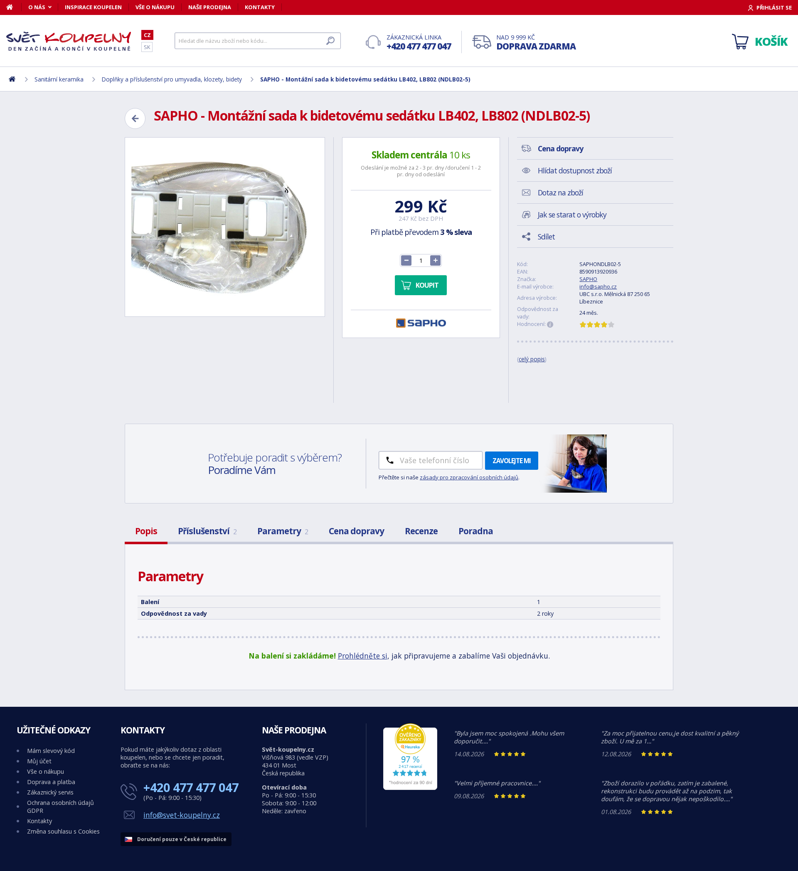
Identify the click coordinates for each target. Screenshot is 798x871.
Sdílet (546, 237)
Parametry (282, 531)
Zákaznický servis (50, 792)
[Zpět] (135, 118)
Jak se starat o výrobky (572, 215)
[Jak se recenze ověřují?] (550, 324)
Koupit (427, 285)
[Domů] (14, 7)
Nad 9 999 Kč (536, 42)
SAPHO (588, 279)
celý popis (532, 359)
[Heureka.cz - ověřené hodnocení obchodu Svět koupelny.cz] (410, 788)
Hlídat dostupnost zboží (575, 170)
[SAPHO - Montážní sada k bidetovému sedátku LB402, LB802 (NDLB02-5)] (224, 227)
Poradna (475, 531)
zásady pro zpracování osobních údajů (469, 477)
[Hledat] (330, 41)
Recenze (421, 531)
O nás (36, 7)
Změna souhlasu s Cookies (63, 831)
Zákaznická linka (419, 42)
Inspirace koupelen (93, 7)
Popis (146, 531)
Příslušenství (207, 531)
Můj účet (39, 761)
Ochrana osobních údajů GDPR (60, 806)
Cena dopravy (356, 531)
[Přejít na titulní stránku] (68, 41)
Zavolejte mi (512, 460)
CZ (147, 35)
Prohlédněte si (362, 656)
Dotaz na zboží (560, 192)
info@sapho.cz (598, 286)
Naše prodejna (209, 7)
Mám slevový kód (51, 751)
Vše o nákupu (155, 7)
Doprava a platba (51, 782)
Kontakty (260, 7)
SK (147, 47)
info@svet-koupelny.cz (181, 815)
